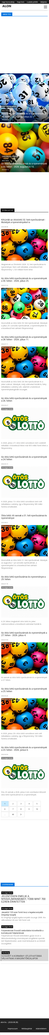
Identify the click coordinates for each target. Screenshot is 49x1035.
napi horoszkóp (8, 2)
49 (13, 814)
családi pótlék (32, 2)
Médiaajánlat (26, 1028)
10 (37, 809)
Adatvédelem (41, 1028)
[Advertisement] (24, 44)
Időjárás (43, 2)
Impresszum (13, 1028)
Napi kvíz (20, 2)
